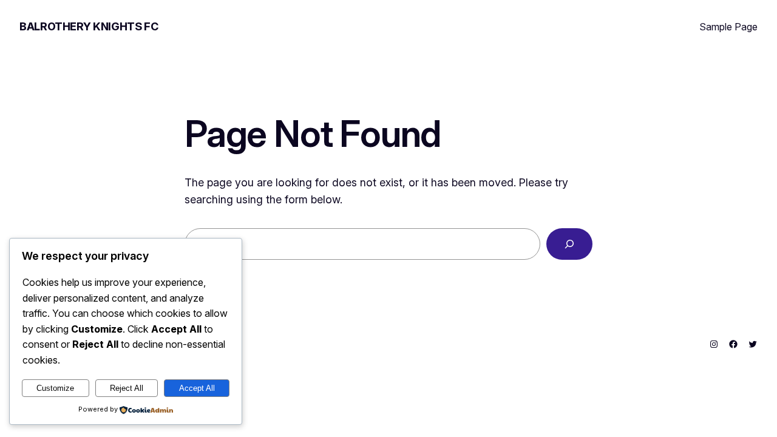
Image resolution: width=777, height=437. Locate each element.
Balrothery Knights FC (88, 26)
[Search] (569, 244)
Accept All (197, 388)
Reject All (126, 388)
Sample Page (728, 27)
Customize (55, 388)
